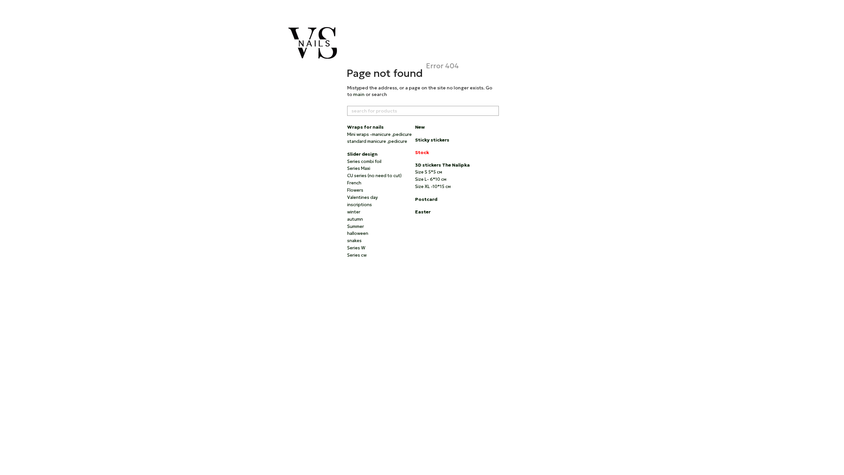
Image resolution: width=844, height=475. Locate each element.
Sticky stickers (432, 140)
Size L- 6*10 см (430, 179)
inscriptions (359, 204)
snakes (354, 240)
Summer (355, 226)
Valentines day (362, 197)
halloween (357, 233)
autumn (355, 219)
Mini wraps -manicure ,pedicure (379, 134)
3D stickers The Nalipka (442, 165)
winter (353, 212)
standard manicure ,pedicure (377, 141)
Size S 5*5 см (428, 172)
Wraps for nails (365, 127)
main (359, 94)
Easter (423, 212)
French (354, 183)
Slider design (362, 154)
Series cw (357, 255)
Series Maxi (358, 168)
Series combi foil (364, 161)
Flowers (355, 190)
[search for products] (493, 111)
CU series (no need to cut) (374, 175)
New (420, 127)
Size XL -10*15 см (433, 186)
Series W (356, 248)
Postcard (426, 199)
